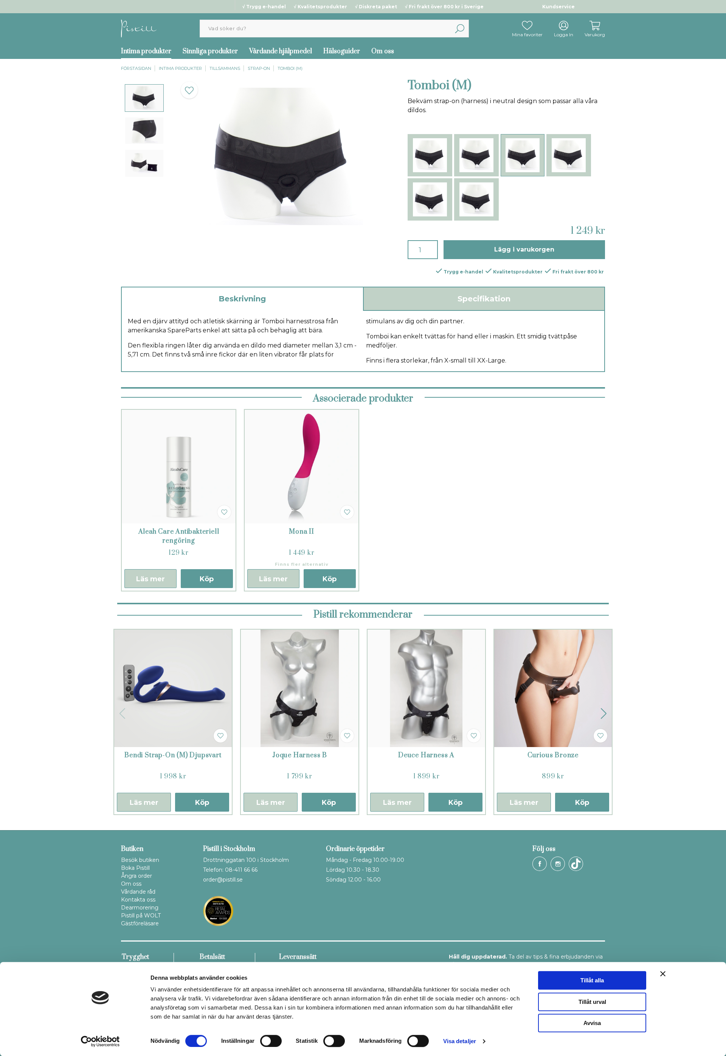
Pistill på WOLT (141, 915)
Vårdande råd (138, 891)
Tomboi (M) (290, 68)
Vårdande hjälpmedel (280, 51)
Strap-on (259, 68)
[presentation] (144, 98)
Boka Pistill (135, 868)
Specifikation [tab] (484, 298)
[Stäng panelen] (663, 973)
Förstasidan (136, 68)
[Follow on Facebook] (539, 864)
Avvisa (592, 1023)
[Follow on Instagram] (558, 864)
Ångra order (136, 875)
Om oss (382, 51)
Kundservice (558, 6)
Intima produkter (146, 51)
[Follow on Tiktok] (576, 864)
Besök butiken (140, 860)
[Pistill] (139, 28)
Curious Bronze (553, 755)
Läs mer (150, 579)
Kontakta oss (138, 899)
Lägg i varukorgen (524, 249)
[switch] (271, 1041)
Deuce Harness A (426, 755)
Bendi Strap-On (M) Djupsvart (172, 755)
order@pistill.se (223, 879)
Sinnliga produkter (210, 51)
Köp (207, 579)
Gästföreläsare (140, 923)
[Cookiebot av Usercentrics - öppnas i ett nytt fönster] (100, 1041)
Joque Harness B (299, 755)
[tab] (144, 98)
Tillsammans (224, 68)
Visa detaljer (459, 1041)
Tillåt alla (592, 980)
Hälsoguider (341, 51)
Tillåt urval (592, 1002)
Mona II (301, 532)
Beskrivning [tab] (242, 298)
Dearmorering (139, 907)
